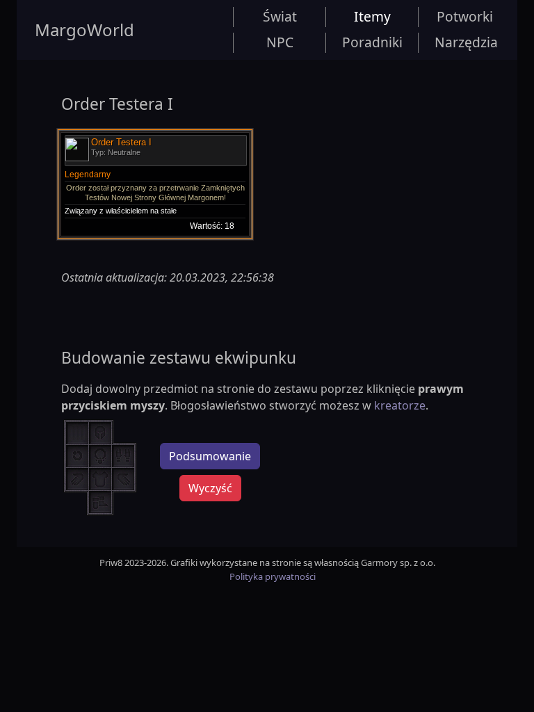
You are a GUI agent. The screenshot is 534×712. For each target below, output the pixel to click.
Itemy (372, 16)
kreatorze (400, 405)
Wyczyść (210, 488)
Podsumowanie (210, 456)
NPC (279, 42)
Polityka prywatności (272, 576)
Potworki (465, 16)
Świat (280, 16)
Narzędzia (466, 42)
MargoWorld (84, 29)
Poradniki (372, 42)
